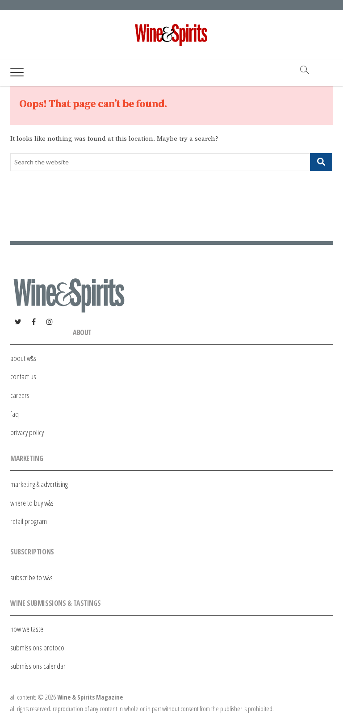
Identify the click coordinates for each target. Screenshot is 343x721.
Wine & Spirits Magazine (90, 697)
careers (19, 395)
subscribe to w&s (31, 577)
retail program (28, 521)
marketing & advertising (39, 484)
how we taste (26, 629)
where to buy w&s (32, 503)
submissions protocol (38, 647)
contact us (23, 376)
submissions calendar (38, 666)
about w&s (23, 358)
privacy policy (27, 432)
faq (14, 414)
